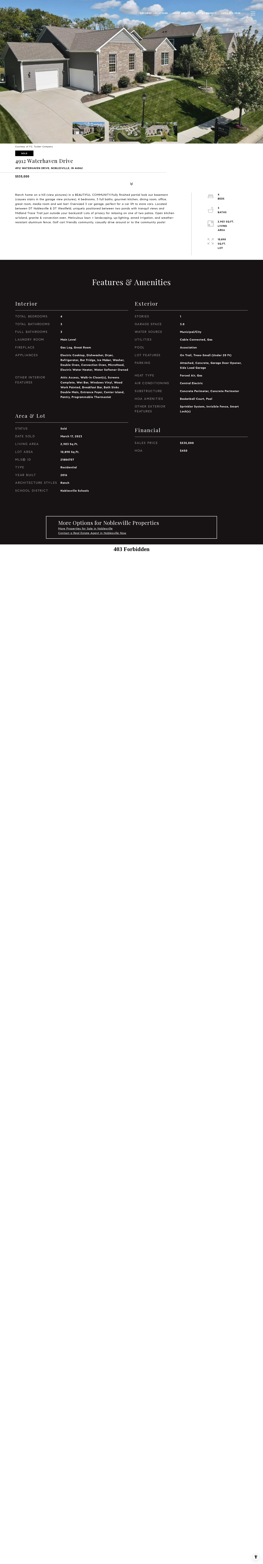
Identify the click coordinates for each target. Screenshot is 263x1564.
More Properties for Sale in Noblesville (85, 528)
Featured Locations (153, 13)
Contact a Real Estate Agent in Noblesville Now (92, 533)
